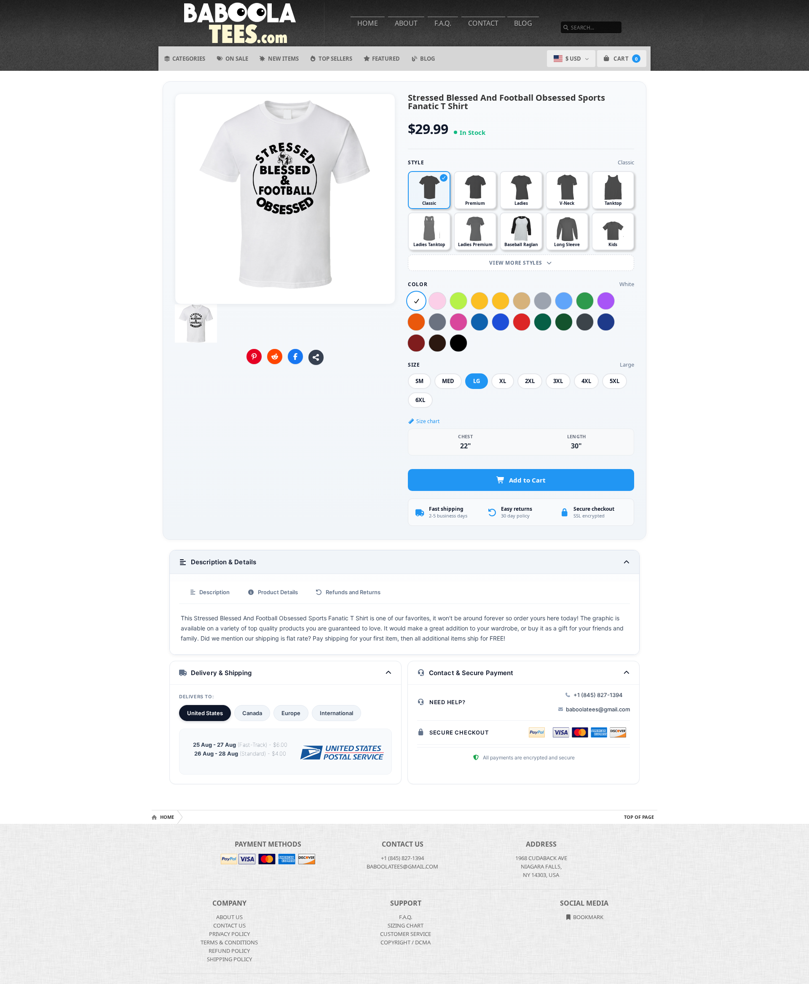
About (406, 23)
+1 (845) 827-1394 (598, 695)
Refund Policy (229, 951)
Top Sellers (335, 58)
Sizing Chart (405, 925)
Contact (483, 23)
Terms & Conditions (229, 942)
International (336, 713)
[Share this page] (316, 357)
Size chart (427, 421)
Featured (386, 58)
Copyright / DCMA (405, 942)
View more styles (516, 262)
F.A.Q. (442, 23)
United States (205, 713)
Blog (523, 23)
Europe (290, 713)
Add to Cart (527, 480)
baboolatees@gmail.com (598, 709)
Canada (252, 713)
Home (367, 23)
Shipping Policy (229, 959)
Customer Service (405, 934)
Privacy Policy (229, 934)
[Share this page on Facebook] (295, 356)
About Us (229, 917)
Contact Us (229, 925)
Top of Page (639, 817)
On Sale (236, 58)
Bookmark (587, 917)
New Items (283, 58)
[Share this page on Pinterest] (254, 356)
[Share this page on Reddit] (274, 356)
